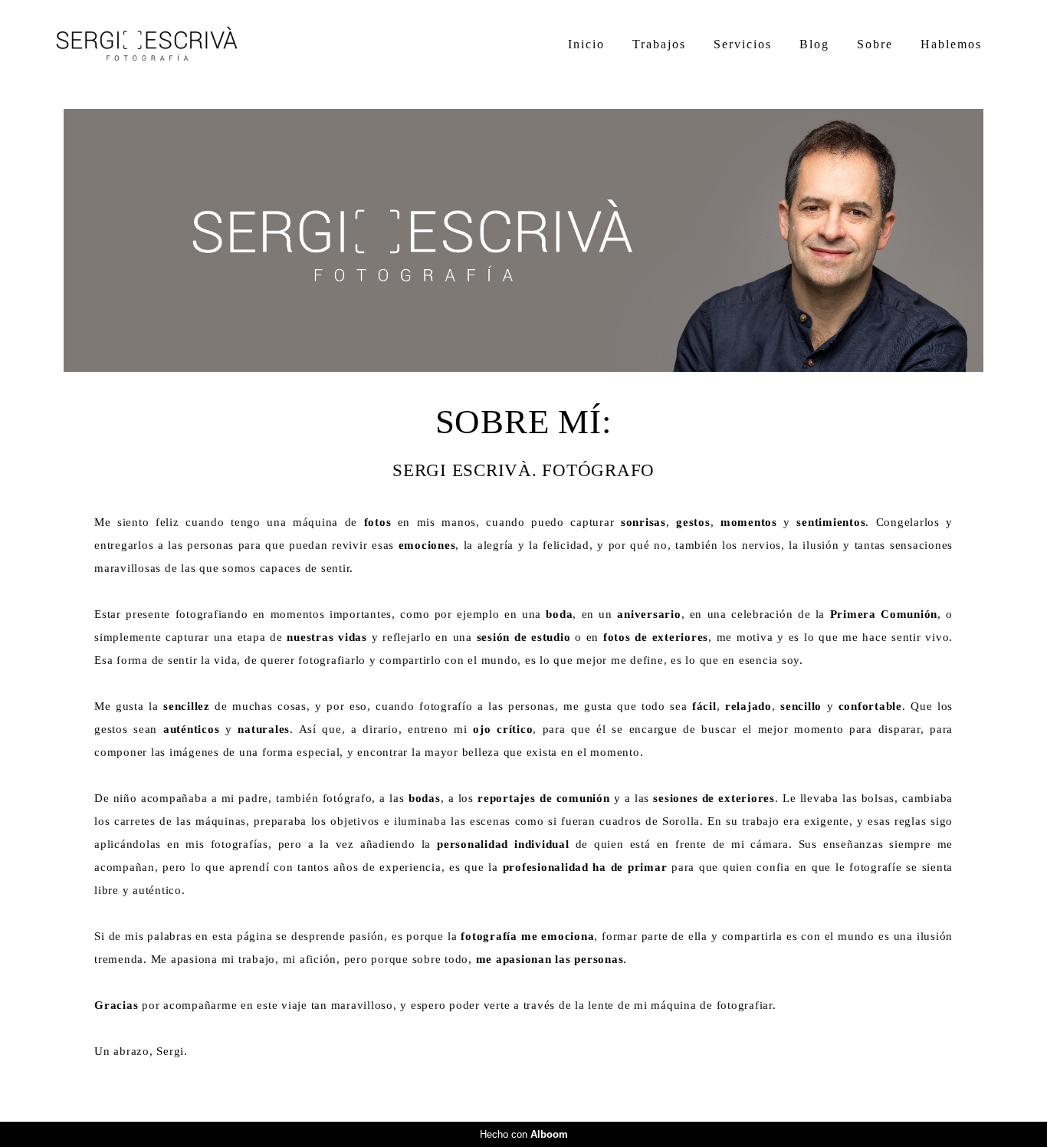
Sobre (875, 44)
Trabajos (659, 44)
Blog (814, 44)
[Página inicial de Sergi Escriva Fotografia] (162, 45)
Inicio (586, 44)
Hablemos (951, 44)
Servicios (743, 44)
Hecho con (524, 1134)
